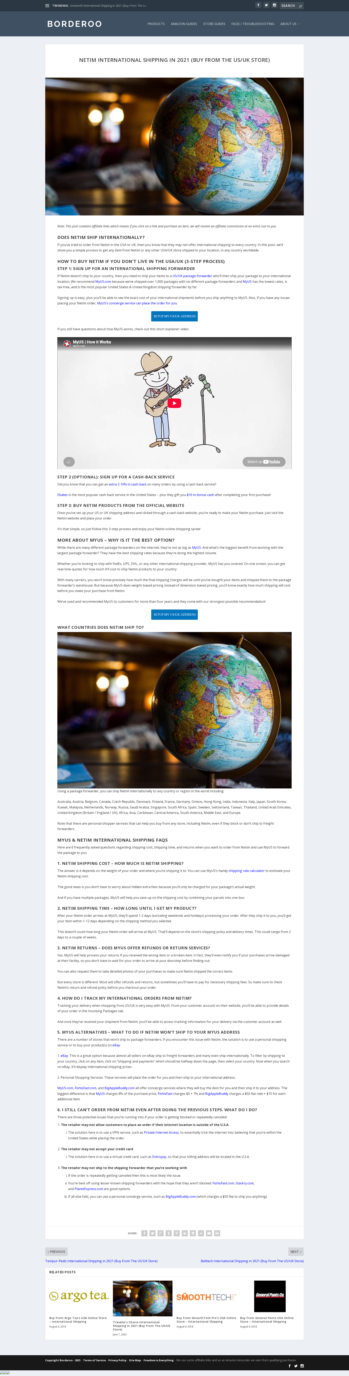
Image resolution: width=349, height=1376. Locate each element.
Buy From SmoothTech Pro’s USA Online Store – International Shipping (206, 1319)
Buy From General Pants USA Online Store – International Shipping (267, 1319)
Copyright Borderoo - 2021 (63, 1360)
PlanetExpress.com (89, 1189)
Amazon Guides (184, 24)
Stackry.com (245, 1183)
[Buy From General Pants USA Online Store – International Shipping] (270, 1296)
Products (156, 24)
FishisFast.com (223, 1183)
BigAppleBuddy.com (181, 1196)
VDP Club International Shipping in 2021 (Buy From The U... (108, 5)
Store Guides (214, 24)
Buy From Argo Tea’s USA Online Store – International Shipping (78, 1319)
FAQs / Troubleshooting (252, 24)
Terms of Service (94, 1360)
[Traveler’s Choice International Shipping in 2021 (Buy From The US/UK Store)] (142, 1298)
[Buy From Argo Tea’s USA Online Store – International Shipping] (79, 1296)
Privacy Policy (117, 1360)
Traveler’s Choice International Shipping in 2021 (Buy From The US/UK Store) (141, 1325)
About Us (288, 24)
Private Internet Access (161, 1132)
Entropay (159, 1156)
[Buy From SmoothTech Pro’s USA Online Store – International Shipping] (206, 1296)
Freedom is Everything (159, 1360)
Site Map (135, 1360)
